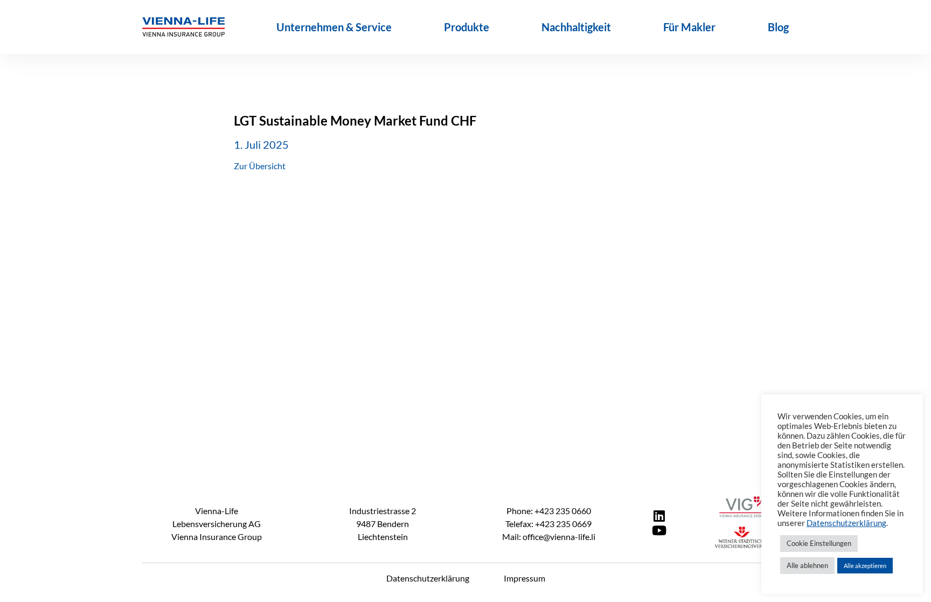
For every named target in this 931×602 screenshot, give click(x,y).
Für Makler (689, 26)
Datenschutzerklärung (427, 578)
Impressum (524, 578)
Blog (778, 26)
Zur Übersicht (260, 166)
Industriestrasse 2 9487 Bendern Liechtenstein (382, 524)
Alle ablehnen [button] (807, 565)
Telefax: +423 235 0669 (548, 523)
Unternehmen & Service (334, 26)
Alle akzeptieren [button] (865, 565)
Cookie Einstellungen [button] (819, 543)
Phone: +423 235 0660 (548, 511)
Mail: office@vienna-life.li (548, 536)
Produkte (466, 26)
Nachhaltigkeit (576, 26)
